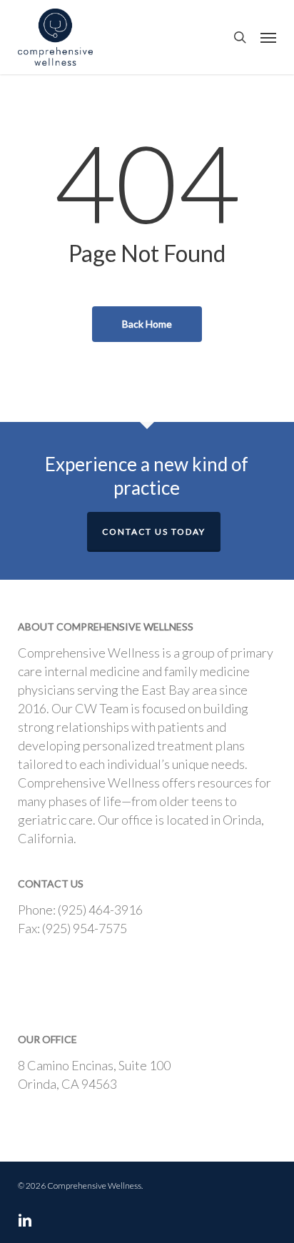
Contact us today (154, 531)
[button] (268, 37)
